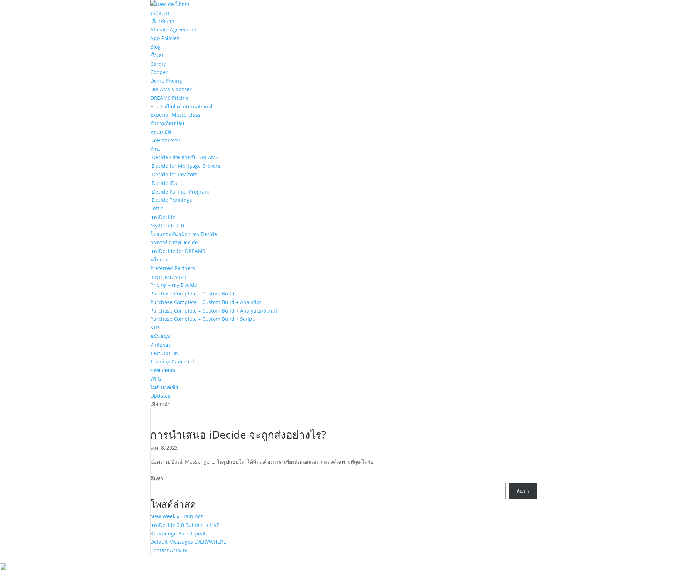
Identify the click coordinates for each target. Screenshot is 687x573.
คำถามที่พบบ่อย (167, 123)
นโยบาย (159, 259)
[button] (343, 568)
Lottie (157, 208)
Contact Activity (168, 550)
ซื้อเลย (157, 55)
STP (154, 327)
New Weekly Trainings (176, 516)
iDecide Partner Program (179, 191)
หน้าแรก (159, 12)
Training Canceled (172, 361)
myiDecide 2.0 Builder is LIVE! (185, 524)
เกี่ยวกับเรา (162, 21)
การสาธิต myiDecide (174, 242)
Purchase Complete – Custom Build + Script (202, 318)
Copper (159, 72)
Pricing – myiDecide (173, 284)
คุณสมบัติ (160, 131)
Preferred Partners (172, 268)
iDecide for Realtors (174, 174)
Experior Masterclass (175, 114)
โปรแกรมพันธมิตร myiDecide (183, 234)
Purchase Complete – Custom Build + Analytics (206, 302)
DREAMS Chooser (171, 89)
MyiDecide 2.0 (167, 225)
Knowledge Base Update (179, 533)
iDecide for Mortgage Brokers (185, 165)
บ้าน (155, 149)
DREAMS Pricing (169, 97)
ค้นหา (156, 478)
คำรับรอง (160, 344)
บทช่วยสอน (163, 370)
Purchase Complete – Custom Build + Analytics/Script (213, 310)
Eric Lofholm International (181, 106)
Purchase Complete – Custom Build (192, 293)
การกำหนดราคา (168, 276)
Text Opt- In (164, 353)
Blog (155, 46)
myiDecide (162, 217)
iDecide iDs (163, 183)
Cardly (158, 63)
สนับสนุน (160, 336)
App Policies (164, 38)
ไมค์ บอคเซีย (164, 387)
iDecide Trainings (171, 199)
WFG (155, 378)
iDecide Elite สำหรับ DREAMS (184, 157)
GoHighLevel (165, 140)
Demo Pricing (166, 80)
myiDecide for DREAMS (177, 251)
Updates (160, 395)
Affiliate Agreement (173, 29)
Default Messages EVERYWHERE (188, 541)
